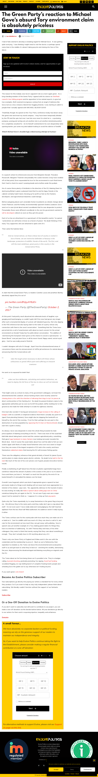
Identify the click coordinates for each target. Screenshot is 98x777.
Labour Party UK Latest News (78, 362)
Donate (5, 617)
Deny (72, 769)
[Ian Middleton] (3, 36)
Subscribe (6, 595)
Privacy (72, 773)
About (77, 773)
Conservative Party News (76, 298)
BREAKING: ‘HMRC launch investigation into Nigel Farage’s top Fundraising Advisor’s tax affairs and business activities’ (79, 146)
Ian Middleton (12, 36)
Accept (56, 769)
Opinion (71, 205)
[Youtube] (87, 2)
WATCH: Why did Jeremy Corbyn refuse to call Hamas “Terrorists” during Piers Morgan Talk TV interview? (81, 335)
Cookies (67, 773)
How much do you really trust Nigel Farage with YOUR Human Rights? (81, 209)
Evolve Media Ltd (45, 775)
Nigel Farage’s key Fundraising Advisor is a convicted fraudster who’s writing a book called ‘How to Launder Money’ (82, 178)
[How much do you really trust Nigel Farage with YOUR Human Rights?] (81, 194)
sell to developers (8, 213)
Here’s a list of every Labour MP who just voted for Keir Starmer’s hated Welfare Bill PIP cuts (81, 240)
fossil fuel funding (50, 561)
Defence (71, 330)
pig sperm (52, 496)
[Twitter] (84, 2)
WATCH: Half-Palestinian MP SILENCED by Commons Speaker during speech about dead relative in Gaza (80, 303)
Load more (81, 442)
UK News (71, 173)
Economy (71, 140)
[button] (94, 760)
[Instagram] (89, 2)
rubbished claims (17, 450)
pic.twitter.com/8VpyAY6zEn (20, 302)
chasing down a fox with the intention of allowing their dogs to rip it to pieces (30, 398)
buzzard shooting (13, 561)
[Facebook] (81, 2)
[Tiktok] (92, 2)
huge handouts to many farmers (21, 439)
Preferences (88, 769)
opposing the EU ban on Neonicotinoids (43, 423)
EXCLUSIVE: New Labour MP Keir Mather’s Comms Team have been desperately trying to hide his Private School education (81, 366)
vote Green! (19, 572)
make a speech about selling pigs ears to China (40, 491)
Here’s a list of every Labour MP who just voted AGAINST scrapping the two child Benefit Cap (81, 271)
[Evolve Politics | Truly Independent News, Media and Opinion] (50, 7)
